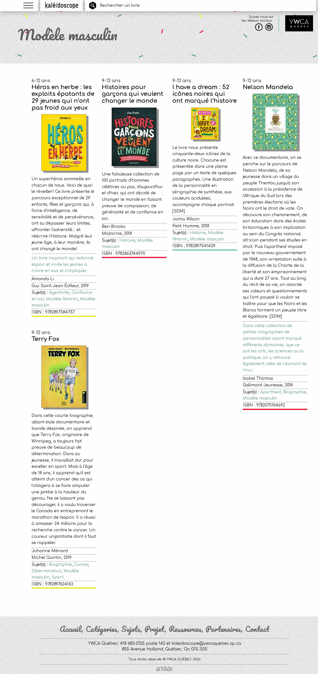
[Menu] (28, 5)
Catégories (101, 629)
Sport (58, 577)
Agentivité (59, 292)
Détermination (46, 571)
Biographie (294, 392)
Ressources (185, 629)
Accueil (70, 629)
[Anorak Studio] (164, 669)
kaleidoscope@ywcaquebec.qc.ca (206, 643)
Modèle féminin (62, 299)
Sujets (130, 629)
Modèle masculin (207, 239)
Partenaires (223, 629)
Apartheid (270, 392)
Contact (257, 629)
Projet (154, 629)
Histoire (127, 240)
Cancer (81, 564)
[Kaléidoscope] (61, 5)
